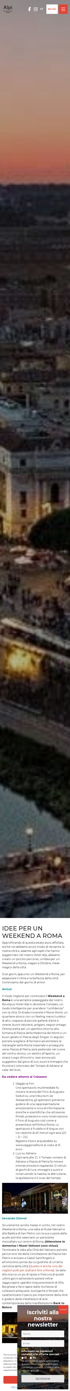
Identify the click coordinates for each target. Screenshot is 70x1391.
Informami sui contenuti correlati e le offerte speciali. (40, 1353)
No (34, 1357)
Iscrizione (43, 1379)
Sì (25, 1357)
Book (52, 9)
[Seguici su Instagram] (36, 9)
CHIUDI (63, 1309)
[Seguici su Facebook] (29, 9)
